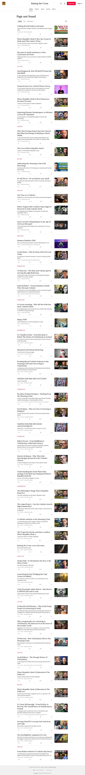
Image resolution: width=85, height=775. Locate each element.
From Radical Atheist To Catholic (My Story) (34, 751)
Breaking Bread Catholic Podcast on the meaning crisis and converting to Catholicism (33, 363)
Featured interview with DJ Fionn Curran (33, 86)
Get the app (49, 770)
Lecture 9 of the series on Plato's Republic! (29, 103)
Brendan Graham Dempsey (42, 402)
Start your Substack (39, 770)
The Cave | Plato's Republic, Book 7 (30, 148)
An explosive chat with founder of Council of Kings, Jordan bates (33, 257)
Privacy (42, 767)
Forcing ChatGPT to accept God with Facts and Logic (33, 723)
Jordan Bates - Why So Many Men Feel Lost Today (34, 253)
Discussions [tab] (30, 21)
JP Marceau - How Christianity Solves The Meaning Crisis (34, 640)
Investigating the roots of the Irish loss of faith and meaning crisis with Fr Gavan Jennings (34, 309)
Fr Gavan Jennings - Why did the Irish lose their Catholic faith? (34, 305)
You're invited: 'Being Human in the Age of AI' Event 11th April (34, 223)
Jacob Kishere (36, 244)
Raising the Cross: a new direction (30, 546)
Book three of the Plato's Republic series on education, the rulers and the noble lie (33, 694)
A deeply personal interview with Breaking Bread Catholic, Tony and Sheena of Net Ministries (33, 369)
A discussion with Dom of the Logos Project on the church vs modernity (34, 509)
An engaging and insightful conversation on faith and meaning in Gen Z (32, 212)
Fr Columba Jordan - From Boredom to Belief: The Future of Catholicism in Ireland (34, 336)
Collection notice (52, 767)
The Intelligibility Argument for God (31, 735)
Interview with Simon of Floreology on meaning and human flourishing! (34, 168)
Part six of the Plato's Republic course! (28, 478)
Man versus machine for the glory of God (29, 726)
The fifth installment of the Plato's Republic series (31, 495)
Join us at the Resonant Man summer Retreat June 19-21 (33, 243)
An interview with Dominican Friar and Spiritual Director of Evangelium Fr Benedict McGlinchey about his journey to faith (34, 611)
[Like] (18, 34)
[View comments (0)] (29, 34)
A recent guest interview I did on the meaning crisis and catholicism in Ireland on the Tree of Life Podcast (33, 89)
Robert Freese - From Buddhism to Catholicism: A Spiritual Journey (30, 442)
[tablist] (25, 21)
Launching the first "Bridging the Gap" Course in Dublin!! (32, 575)
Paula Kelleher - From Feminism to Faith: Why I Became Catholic (33, 287)
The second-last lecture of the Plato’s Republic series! (32, 43)
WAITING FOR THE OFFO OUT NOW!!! (32, 379)
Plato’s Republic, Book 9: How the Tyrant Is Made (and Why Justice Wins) (34, 40)
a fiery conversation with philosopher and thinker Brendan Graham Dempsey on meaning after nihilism (34, 399)
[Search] (61, 3)
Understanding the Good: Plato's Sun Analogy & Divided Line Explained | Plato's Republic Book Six (34, 474)
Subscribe (71, 3)
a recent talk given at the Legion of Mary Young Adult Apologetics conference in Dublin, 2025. (32, 522)
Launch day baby (22, 381)
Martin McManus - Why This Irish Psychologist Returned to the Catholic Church (32, 458)
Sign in (80, 3)
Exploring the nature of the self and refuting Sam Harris (33, 593)
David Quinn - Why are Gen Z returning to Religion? (34, 410)
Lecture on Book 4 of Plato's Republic (28, 536)
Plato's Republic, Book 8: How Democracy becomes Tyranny (33, 100)
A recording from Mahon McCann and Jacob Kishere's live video (33, 662)
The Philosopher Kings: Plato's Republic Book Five (32, 492)
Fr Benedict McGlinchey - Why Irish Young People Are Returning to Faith (34, 607)
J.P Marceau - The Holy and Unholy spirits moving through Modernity (34, 272)
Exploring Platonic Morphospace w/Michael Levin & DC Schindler (34, 113)
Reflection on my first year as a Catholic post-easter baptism (34, 197)
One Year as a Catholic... (26, 195)
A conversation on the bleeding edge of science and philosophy (32, 117)
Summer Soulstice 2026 (26, 240)
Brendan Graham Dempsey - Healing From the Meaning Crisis (34, 395)
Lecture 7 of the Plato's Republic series (28, 150)
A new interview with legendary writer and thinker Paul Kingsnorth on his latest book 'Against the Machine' (33, 76)
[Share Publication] (64, 3)
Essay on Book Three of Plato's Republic (28, 677)
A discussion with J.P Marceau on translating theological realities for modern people (33, 276)
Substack (36, 773)
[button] (31, 9)
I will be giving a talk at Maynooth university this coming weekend (33, 227)
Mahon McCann (28, 32)
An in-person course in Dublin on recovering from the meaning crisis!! (32, 579)
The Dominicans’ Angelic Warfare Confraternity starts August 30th (34, 29)
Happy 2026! (22, 320)
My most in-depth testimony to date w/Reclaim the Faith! (31, 53)
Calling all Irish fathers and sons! (30, 26)
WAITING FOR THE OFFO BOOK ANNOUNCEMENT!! (29, 425)
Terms (46, 767)
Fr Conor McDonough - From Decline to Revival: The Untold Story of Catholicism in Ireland (34, 706)
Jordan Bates (36, 260)
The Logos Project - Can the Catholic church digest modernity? (34, 505)
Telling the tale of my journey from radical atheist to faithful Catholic (34, 57)
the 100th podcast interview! (25, 565)
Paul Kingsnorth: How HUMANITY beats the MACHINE (34, 72)
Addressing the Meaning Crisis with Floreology (31, 164)
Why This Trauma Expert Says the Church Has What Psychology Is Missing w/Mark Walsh (34, 133)
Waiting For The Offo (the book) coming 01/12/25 (31, 428)
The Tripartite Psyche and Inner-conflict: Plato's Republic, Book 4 (33, 533)
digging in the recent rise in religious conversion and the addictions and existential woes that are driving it (33, 628)
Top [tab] (24, 21)
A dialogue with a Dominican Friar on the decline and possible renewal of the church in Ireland (32, 711)
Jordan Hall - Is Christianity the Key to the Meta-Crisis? (34, 562)
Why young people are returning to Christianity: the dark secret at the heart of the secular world (34, 623)
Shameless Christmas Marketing (30, 350)
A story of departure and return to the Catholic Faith (32, 462)
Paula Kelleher (36, 293)
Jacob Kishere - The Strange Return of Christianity (32, 658)
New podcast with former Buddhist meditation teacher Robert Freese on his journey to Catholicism (32, 446)
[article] (42, 30)
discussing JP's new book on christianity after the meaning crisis (33, 643)
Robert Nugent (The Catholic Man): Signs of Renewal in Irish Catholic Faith (34, 208)
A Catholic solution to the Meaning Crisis (33, 519)
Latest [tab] (20, 21)
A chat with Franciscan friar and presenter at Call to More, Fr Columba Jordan (34, 340)
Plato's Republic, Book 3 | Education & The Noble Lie (33, 673)
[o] (61, 42)
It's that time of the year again (25, 352)
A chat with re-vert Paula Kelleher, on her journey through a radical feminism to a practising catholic (34, 291)
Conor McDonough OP (41, 714)
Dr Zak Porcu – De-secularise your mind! (33, 179)
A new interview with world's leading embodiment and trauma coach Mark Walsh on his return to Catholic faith (33, 138)
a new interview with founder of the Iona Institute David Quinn (33, 414)
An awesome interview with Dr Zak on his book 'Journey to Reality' (34, 181)
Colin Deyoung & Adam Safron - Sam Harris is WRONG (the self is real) (34, 590)
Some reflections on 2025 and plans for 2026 (30, 322)
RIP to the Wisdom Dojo (24, 548)
